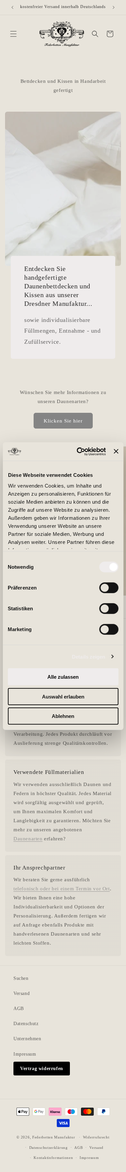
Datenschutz (26, 1023)
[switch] (108, 587)
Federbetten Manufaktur (53, 1137)
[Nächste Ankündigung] (113, 7)
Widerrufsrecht (96, 1137)
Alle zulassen (63, 677)
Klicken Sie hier (63, 421)
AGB (18, 1008)
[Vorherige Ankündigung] (12, 7)
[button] (13, 33)
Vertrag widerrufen (41, 1068)
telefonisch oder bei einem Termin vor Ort (61, 888)
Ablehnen (63, 716)
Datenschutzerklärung (48, 1148)
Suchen (21, 978)
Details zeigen (88, 656)
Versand (21, 993)
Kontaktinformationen (53, 1158)
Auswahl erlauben (63, 696)
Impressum (24, 1054)
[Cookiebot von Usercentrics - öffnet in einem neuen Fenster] (79, 451)
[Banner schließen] (116, 451)
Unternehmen (27, 1038)
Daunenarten (28, 838)
